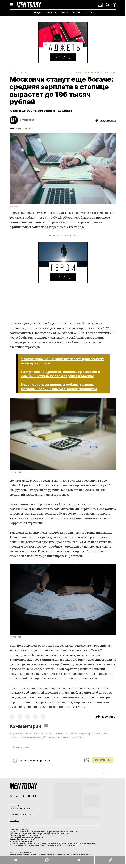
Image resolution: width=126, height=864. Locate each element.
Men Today (29, 5)
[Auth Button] (114, 5)
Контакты (14, 820)
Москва (29, 128)
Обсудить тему (108, 120)
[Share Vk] (15, 860)
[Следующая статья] (63, 771)
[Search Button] (107, 5)
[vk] (17, 796)
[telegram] (22, 796)
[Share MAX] (47, 860)
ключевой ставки (77, 542)
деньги (19, 128)
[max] (34, 796)
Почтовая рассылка (100, 5)
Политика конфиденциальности (20, 806)
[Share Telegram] (79, 860)
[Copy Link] (110, 860)
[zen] (28, 796)
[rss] (11, 796)
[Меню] (11, 5)
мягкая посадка (88, 655)
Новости (23, 73)
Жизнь (13, 73)
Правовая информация (21, 814)
